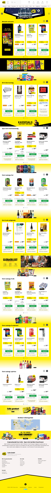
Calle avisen (4, 460)
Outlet (9, 6)
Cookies (35, 487)
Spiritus (26, 6)
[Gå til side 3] (26, 18)
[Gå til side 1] (24, 18)
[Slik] (25, 272)
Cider (31, 6)
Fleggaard (39, 463)
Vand (20, 6)
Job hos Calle (22, 461)
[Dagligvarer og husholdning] (25, 76)
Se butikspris (22, 151)
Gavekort (3, 466)
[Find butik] (25, 425)
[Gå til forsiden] (3, 2)
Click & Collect (22, 463)
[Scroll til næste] (47, 6)
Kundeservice (4, 472)
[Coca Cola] (25, 318)
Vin (23, 6)
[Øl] (25, 168)
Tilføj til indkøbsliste (20, 54)
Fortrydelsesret (41, 487)
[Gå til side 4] (27, 56)
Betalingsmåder (4, 461)
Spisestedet (40, 461)
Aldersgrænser (4, 465)
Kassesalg (13, 6)
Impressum (30, 487)
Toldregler (3, 464)
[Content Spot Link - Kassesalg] (25, 122)
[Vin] (25, 213)
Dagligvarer (38, 6)
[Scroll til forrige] (2, 14)
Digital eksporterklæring (6, 463)
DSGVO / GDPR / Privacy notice (12, 487)
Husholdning (44, 6)
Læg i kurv (21, 50)
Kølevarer (4, 6)
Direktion (21, 465)
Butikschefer (22, 464)
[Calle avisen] (25, 64)
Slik (33, 6)
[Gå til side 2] (25, 18)
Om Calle (21, 460)
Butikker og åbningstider (42, 460)
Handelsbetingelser (23, 487)
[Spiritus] (25, 364)
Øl (17, 6)
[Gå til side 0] (23, 56)
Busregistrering (4, 473)
